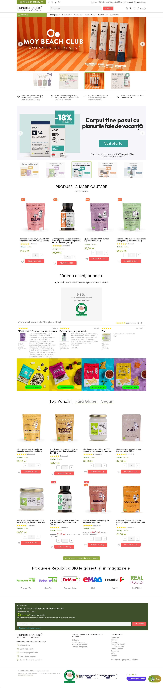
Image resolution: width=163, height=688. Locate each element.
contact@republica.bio (29, 653)
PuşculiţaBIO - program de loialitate (125, 660)
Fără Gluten (87, 401)
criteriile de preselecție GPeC (42, 673)
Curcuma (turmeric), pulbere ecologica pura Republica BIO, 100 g (130, 522)
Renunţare (115, 651)
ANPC (113, 653)
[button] (22, 261)
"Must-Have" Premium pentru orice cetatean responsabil (46, 331)
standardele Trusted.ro (25, 675)
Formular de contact (28, 656)
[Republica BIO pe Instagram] (52, 2)
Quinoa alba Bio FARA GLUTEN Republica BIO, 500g (96, 240)
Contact (129, 2)
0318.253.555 (141, 2)
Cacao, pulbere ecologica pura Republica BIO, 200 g (96, 521)
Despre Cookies (117, 649)
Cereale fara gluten (79, 647)
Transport (114, 642)
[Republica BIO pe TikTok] (56, 2)
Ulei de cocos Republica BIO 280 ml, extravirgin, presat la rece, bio (105, 346)
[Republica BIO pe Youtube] (59, 2)
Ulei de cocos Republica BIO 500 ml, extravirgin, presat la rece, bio (97, 450)
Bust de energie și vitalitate (73, 331)
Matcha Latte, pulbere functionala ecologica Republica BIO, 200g (131, 240)
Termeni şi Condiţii (118, 644)
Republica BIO (29, 8)
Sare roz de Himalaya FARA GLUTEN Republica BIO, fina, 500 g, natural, (34, 240)
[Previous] (20, 44)
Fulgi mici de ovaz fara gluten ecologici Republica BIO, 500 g (29, 450)
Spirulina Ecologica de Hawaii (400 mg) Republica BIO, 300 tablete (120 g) (64, 346)
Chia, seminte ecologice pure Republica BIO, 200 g (128, 450)
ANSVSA (114, 655)
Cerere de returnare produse (31, 660)
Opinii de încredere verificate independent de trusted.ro (81, 282)
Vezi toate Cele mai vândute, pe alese (81, 558)
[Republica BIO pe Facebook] (48, 2)
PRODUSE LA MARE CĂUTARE (81, 188)
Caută (108, 8)
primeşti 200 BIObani (30, 628)
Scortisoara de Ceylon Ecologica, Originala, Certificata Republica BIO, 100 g (64, 451)
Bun (103, 331)
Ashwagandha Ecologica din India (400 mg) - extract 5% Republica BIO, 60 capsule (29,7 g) (66, 241)
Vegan (107, 401)
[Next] (142, 44)
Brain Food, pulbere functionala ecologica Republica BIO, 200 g (22, 346)
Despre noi (115, 638)
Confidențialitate (117, 647)
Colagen (75, 640)
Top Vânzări (60, 401)
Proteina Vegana (78, 642)
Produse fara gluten (79, 644)
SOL (112, 658)
